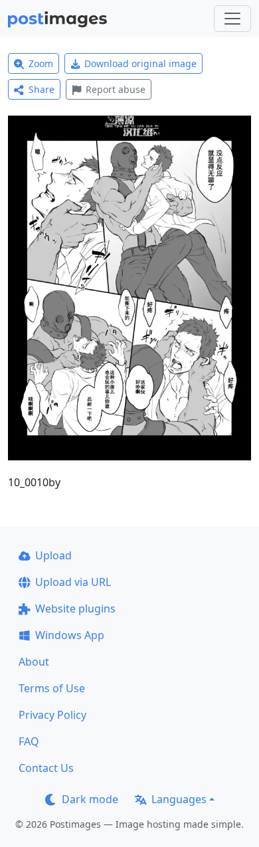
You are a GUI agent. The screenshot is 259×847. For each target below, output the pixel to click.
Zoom (41, 63)
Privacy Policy (52, 714)
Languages (179, 799)
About (34, 661)
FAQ (29, 741)
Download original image (140, 63)
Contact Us (46, 768)
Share (41, 89)
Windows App (69, 635)
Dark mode (90, 799)
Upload (53, 555)
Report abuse (115, 89)
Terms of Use (52, 688)
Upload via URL (73, 582)
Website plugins (75, 608)
